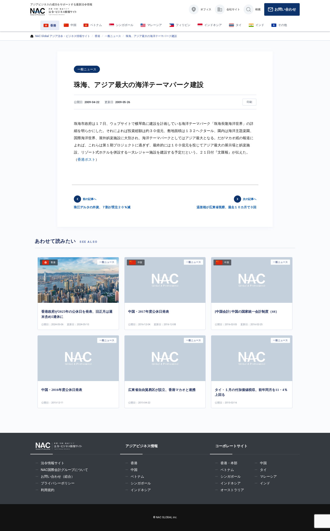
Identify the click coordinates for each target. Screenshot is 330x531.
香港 (97, 36)
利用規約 (47, 490)
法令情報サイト (52, 463)
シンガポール (141, 483)
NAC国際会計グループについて (64, 470)
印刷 (249, 102)
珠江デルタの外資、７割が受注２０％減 (102, 203)
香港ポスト (86, 159)
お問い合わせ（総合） (58, 477)
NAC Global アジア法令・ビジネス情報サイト (62, 36)
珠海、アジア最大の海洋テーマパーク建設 (151, 36)
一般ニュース (113, 36)
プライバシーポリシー (58, 483)
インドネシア (141, 490)
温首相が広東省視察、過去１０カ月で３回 (226, 203)
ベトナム (137, 477)
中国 (134, 470)
